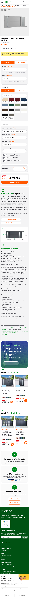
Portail (2, 5)
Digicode (4, 334)
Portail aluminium (9, 5)
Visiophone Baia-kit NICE (9, 333)
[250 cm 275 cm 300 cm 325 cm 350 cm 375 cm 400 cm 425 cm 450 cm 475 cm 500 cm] (14, 78)
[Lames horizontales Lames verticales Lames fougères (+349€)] (14, 137)
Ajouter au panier (14, 182)
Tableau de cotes (11, 223)
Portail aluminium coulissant (20, 5)
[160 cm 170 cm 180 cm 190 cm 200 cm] (14, 69)
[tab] (12, 448)
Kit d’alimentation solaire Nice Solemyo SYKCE (15, 331)
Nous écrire (16, 499)
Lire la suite (24, 48)
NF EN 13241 (10, 266)
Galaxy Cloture (22, 517)
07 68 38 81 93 (15, 503)
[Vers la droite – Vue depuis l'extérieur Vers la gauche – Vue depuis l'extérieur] (14, 131)
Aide (10, 66)
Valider (25, 537)
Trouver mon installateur (11, 363)
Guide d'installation (11, 219)
